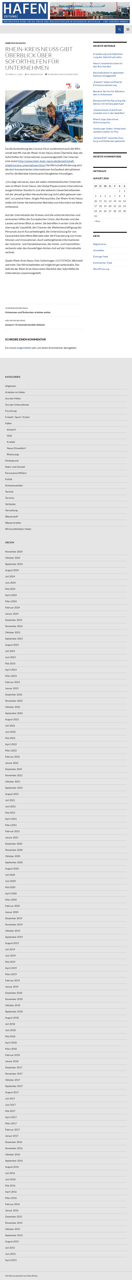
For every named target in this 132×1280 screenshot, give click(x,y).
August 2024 (12, 570)
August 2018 (12, 1017)
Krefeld (11, 441)
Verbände (10, 504)
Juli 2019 (10, 949)
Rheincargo (13, 454)
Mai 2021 (10, 812)
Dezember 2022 (13, 694)
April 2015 (11, 1260)
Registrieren (99, 244)
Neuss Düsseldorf (16, 448)
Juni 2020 (10, 880)
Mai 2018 (10, 1036)
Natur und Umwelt (15, 466)
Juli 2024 (10, 576)
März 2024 (11, 601)
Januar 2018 (11, 1061)
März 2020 (11, 899)
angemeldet (24, 347)
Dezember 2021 (13, 769)
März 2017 (11, 1123)
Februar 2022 (12, 756)
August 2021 (12, 793)
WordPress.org (101, 268)
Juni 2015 (10, 1253)
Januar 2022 (11, 762)
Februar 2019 (12, 980)
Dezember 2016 (13, 1142)
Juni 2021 (10, 806)
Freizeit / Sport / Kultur (17, 417)
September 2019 (14, 936)
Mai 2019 (10, 961)
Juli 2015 (10, 1247)
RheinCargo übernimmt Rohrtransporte (105, 121)
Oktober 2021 (12, 781)
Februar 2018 (12, 1054)
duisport (11, 429)
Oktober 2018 (12, 1005)
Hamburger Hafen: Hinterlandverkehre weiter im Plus (109, 130)
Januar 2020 (11, 912)
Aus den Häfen (13, 398)
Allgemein (10, 385)
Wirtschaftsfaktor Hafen (18, 528)
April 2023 (11, 669)
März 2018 (11, 1048)
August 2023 (12, 644)
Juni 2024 (10, 582)
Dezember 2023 (13, 619)
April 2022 (11, 744)
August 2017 (12, 1092)
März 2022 (11, 750)
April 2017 (11, 1117)
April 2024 (11, 595)
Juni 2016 (10, 1179)
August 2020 (12, 868)
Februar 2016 (12, 1204)
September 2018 (14, 1011)
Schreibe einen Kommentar (63, 74)
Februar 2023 (12, 682)
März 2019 (11, 974)
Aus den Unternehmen (17, 404)
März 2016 (11, 1197)
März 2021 (11, 825)
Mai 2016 (10, 1185)
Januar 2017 (11, 1135)
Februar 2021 (12, 831)
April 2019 (11, 967)
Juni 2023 (10, 657)
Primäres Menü (128, 29)
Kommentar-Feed (102, 262)
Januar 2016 (11, 1210)
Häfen (8, 423)
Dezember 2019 (13, 918)
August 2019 (12, 943)
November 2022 (14, 700)
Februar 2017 (12, 1129)
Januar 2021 (11, 837)
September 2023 (14, 638)
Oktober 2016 (12, 1154)
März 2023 (11, 675)
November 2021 (14, 775)
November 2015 (14, 1222)
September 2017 (14, 1086)
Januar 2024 (11, 613)
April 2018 (11, 1042)
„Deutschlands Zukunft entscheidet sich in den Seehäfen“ (109, 111)
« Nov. (97, 221)
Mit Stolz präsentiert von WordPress (21, 1275)
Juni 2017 (10, 1104)
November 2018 (14, 999)
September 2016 (14, 1160)
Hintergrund (12, 460)
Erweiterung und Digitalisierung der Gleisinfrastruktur (108, 55)
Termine (9, 497)
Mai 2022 (10, 738)
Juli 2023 (10, 650)
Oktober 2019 (12, 930)
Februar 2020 (12, 905)
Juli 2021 (10, 800)
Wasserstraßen (13, 522)
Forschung (10, 410)
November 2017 (14, 1073)
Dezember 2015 (13, 1216)
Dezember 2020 (13, 843)
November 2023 (14, 626)
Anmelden (98, 250)
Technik (9, 491)
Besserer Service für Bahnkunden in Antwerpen (109, 93)
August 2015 (12, 1241)
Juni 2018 (10, 1030)
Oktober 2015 (12, 1229)
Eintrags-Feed (100, 256)
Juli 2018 (10, 1023)
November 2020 (14, 849)
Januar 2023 (11, 688)
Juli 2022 (10, 725)
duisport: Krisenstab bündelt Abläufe (25, 322)
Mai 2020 (10, 887)
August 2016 (12, 1166)
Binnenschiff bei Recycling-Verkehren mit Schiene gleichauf (110, 102)
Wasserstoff (11, 516)
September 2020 (14, 862)
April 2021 (11, 818)
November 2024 (14, 551)
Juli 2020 (10, 874)
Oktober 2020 (12, 856)
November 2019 (14, 924)
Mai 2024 (10, 588)
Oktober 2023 (12, 632)
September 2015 (14, 1235)
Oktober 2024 (12, 557)
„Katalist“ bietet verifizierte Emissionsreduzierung (107, 83)
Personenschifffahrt (16, 472)
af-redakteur (35, 74)
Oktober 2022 (12, 706)
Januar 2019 (11, 986)
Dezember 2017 (13, 1067)
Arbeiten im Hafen (15, 43)
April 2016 (11, 1191)
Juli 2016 (10, 1173)
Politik (8, 479)
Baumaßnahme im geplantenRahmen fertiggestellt (108, 74)
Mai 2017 (10, 1110)
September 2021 (14, 787)
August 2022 (12, 719)
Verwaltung (11, 510)
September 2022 (14, 713)
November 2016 (14, 1148)
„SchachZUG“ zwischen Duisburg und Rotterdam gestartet (109, 139)
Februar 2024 (12, 607)
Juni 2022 (10, 731)
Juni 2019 (10, 955)
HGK (9, 435)
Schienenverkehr (14, 485)
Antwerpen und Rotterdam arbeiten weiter (28, 310)
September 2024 (14, 563)
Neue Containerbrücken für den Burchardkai (108, 65)
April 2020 (11, 893)
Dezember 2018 (13, 992)
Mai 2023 (10, 663)
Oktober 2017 (12, 1079)
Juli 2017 (10, 1098)
